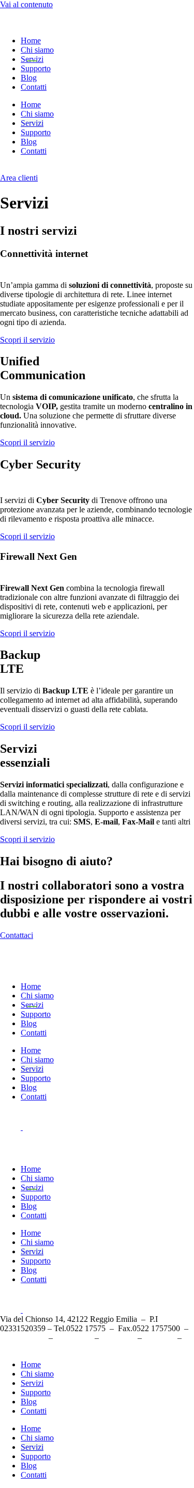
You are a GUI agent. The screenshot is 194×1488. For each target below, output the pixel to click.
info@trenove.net (23, 1338)
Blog (29, 77)
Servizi (32, 59)
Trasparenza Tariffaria (26, 1347)
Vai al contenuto (26, 4)
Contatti (34, 87)
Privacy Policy (73, 1338)
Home (31, 40)
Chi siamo (37, 49)
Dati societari (160, 1338)
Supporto (36, 68)
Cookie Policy (118, 1338)
